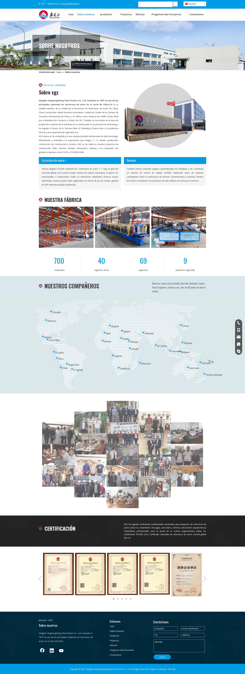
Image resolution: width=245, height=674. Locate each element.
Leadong (162, 669)
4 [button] (126, 598)
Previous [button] (40, 579)
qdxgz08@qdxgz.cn (71, 3)
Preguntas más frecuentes (122, 650)
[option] (58, 574)
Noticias (113, 645)
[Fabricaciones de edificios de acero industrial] (178, 227)
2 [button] (118, 598)
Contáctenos (116, 655)
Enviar (162, 657)
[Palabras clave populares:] (175, 4)
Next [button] (204, 579)
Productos (114, 635)
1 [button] (114, 598)
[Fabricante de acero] (66, 227)
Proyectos (114, 640)
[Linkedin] (51, 650)
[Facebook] (42, 650)
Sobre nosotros (117, 631)
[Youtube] (61, 650)
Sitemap (171, 669)
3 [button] (122, 598)
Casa (112, 626)
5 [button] (131, 598)
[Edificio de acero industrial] (122, 227)
